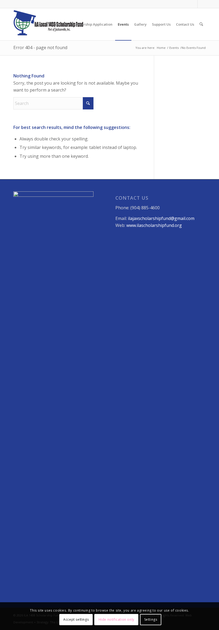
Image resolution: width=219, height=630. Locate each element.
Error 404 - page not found (40, 47)
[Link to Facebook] (193, 4)
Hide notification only (116, 619)
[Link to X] (202, 4)
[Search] (201, 24)
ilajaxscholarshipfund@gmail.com (161, 218)
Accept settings (76, 619)
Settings (150, 619)
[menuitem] (41, 24)
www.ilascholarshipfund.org (154, 225)
